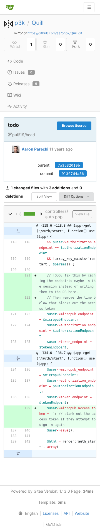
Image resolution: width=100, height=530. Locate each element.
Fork (76, 46)
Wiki (17, 95)
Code (18, 61)
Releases (25, 83)
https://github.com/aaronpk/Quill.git (55, 33)
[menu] (27, 513)
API (67, 513)
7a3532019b (69, 165)
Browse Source (74, 125)
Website (82, 513)
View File (82, 214)
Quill (38, 22)
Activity (20, 106)
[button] (10, 214)
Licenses (51, 513)
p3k (19, 22)
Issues (22, 72)
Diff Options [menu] (74, 196)
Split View (44, 196)
